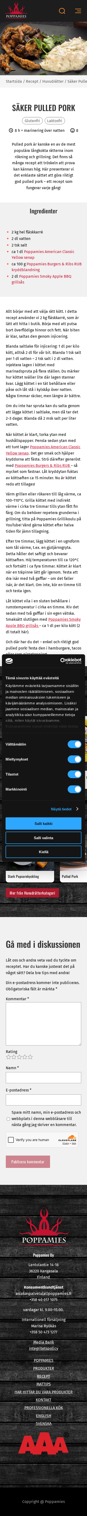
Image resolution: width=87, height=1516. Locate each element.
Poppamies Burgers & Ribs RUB (43, 465)
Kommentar (17, 999)
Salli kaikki (43, 823)
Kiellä (43, 852)
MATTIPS (43, 1384)
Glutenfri (32, 121)
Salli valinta (43, 838)
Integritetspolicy (43, 1348)
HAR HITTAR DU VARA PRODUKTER (43, 1392)
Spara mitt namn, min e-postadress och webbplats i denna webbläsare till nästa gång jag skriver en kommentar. (46, 1118)
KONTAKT (43, 1399)
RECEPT (43, 1376)
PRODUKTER (43, 1368)
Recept (32, 81)
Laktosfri (54, 121)
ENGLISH (43, 1415)
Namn (12, 1068)
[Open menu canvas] (78, 11)
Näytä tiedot (61, 809)
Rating (11, 1051)
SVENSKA (43, 1423)
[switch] (74, 759)
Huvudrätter (53, 81)
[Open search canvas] (62, 11)
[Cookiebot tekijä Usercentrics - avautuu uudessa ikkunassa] (61, 661)
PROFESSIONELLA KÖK (43, 1407)
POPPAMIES (43, 1360)
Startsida (14, 81)
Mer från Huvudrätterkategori (32, 893)
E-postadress (18, 1090)
